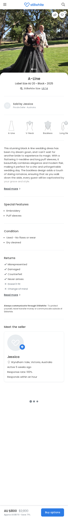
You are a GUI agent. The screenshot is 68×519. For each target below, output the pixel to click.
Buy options (52, 512)
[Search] (63, 4)
